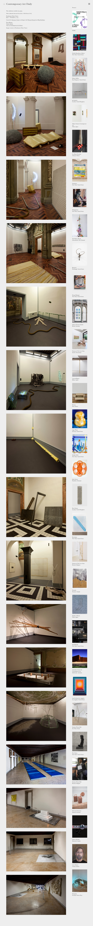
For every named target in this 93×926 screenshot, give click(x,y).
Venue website (9, 24)
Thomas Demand (32, 20)
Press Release (9, 22)
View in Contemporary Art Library (14, 25)
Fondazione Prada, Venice (12, 16)
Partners (74, 7)
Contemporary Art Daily (19, 4)
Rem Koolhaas (41, 20)
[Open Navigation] (89, 3)
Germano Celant (15, 20)
